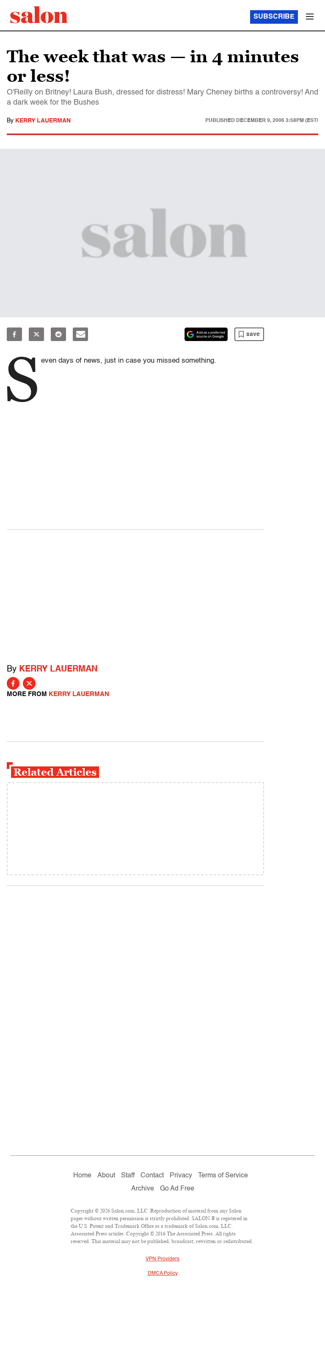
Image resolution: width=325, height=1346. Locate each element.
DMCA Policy (163, 1273)
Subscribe (274, 17)
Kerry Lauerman (43, 121)
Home (82, 1175)
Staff (128, 1175)
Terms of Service (223, 1175)
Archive (142, 1188)
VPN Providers (162, 1259)
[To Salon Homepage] (39, 14)
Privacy (181, 1175)
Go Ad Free (177, 1188)
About (106, 1175)
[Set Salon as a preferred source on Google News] (206, 334)
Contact (152, 1175)
